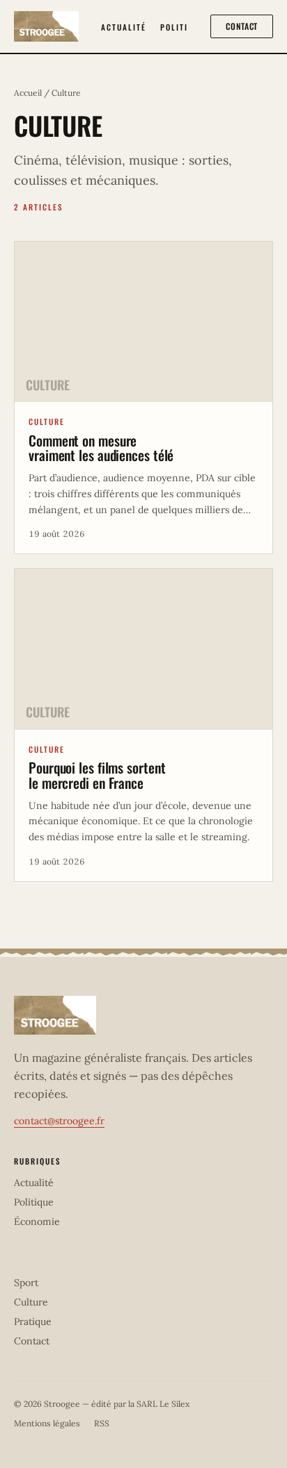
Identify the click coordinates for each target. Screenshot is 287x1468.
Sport (26, 1282)
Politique (182, 27)
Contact (242, 26)
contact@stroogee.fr (59, 1121)
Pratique (33, 1321)
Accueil (28, 92)
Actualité (123, 27)
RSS (101, 1423)
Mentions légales (47, 1423)
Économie (37, 1221)
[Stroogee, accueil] (46, 26)
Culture (31, 1302)
